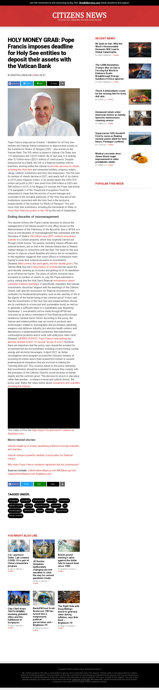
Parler (28, 84)
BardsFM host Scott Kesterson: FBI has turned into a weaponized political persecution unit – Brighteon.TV (44, 616)
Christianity (13, 501)
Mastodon (15, 84)
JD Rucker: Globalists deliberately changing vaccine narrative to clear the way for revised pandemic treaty (43, 569)
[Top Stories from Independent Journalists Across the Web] (79, 22)
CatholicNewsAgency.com (42, 470)
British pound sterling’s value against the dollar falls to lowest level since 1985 (68, 560)
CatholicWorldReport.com (21, 473)
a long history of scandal (44, 266)
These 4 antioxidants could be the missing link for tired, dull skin (110, 93)
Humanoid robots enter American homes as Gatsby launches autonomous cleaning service (110, 116)
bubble (40, 511)
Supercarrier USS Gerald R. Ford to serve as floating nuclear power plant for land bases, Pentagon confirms (110, 137)
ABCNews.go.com (66, 470)
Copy (54, 84)
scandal (28, 506)
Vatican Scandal (15, 516)
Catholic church (15, 506)
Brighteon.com (43, 473)
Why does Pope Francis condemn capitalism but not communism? (43, 464)
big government (41, 506)
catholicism (29, 511)
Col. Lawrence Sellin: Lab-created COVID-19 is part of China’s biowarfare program (18, 560)
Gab (40, 84)
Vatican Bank (62, 511)
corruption (25, 501)
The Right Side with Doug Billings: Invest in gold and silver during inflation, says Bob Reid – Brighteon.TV (68, 614)
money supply (15, 511)
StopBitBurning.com (89, 3)
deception (56, 506)
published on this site (81, 680)
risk (65, 506)
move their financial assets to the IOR (28, 210)
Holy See (49, 511)
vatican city (51, 501)
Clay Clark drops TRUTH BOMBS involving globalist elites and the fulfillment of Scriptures (17, 615)
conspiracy (64, 501)
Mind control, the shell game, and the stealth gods (45, 263)
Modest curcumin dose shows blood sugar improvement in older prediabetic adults (108, 157)
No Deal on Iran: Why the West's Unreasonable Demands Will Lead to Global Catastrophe (108, 47)
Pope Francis (38, 501)
